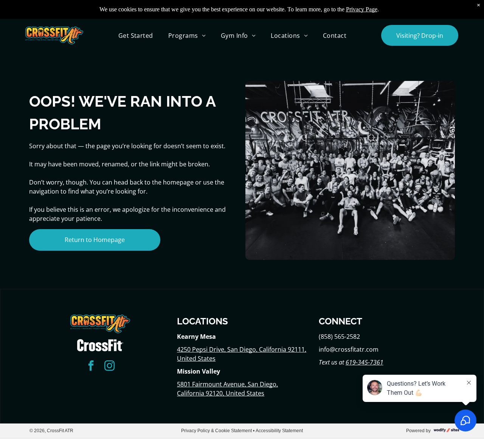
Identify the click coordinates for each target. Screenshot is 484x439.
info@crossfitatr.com (349, 349)
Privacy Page (361, 9)
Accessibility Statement (279, 430)
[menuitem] (136, 35)
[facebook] (90, 366)
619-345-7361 (364, 362)
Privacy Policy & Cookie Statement (216, 430)
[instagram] (109, 366)
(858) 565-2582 (339, 336)
